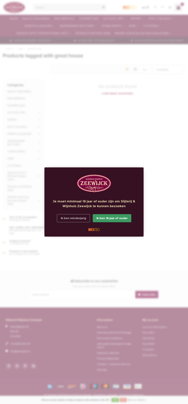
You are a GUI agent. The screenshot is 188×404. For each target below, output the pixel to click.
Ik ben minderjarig (73, 218)
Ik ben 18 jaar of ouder (112, 218)
